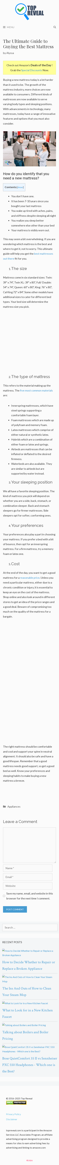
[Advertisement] (29, 343)
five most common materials (36, 390)
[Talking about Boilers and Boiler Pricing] (29, 1025)
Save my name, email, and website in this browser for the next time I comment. (29, 896)
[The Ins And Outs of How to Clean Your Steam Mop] (29, 979)
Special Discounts (31, 70)
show (20, 187)
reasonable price (30, 577)
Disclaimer (11, 1119)
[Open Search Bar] (55, 27)
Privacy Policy (13, 1114)
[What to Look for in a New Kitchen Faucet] (29, 1003)
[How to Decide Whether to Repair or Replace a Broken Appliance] (29, 953)
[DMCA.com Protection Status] (16, 1103)
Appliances (13, 806)
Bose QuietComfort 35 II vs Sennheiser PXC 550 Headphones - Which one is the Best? (29, 1065)
